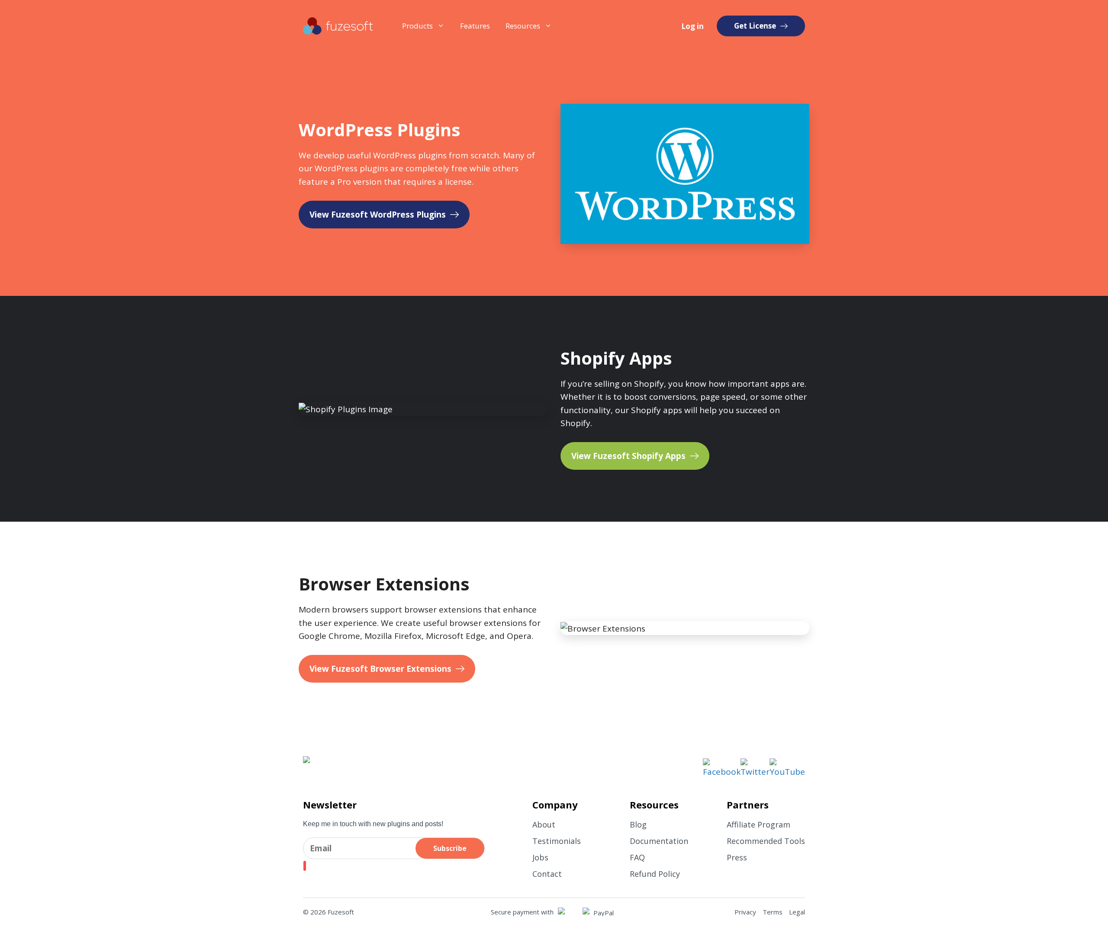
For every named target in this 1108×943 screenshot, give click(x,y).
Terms (773, 912)
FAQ (637, 857)
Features (475, 26)
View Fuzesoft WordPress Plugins (377, 214)
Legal (797, 912)
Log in (692, 26)
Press (737, 857)
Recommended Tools (766, 841)
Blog (638, 824)
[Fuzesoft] (338, 26)
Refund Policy (655, 874)
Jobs (540, 857)
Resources (523, 26)
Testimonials (556, 841)
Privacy (745, 912)
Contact (547, 874)
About (543, 824)
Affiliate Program (758, 824)
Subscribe (450, 848)
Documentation (659, 841)
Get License (755, 26)
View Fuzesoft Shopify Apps (628, 456)
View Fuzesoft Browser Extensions (380, 668)
